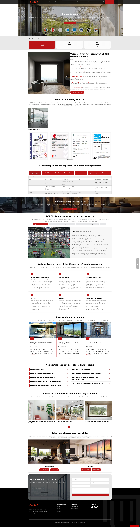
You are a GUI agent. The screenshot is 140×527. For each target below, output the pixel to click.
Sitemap (77, 522)
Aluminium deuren (74, 506)
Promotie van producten (60, 524)
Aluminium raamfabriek (34, 524)
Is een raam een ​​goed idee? (64, 421)
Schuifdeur (59, 511)
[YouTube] (95, 507)
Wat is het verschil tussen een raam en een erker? (97, 422)
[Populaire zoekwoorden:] (101, 2)
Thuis (30, 38)
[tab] (67, 159)
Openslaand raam (69, 46)
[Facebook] (92, 507)
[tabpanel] (42, 339)
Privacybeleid (82, 522)
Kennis (52, 524)
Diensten (58, 506)
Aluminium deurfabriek (45, 524)
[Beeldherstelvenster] (38, 118)
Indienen (90, 494)
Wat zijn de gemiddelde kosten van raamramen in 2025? (41, 422)
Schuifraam (97, 46)
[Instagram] (97, 507)
